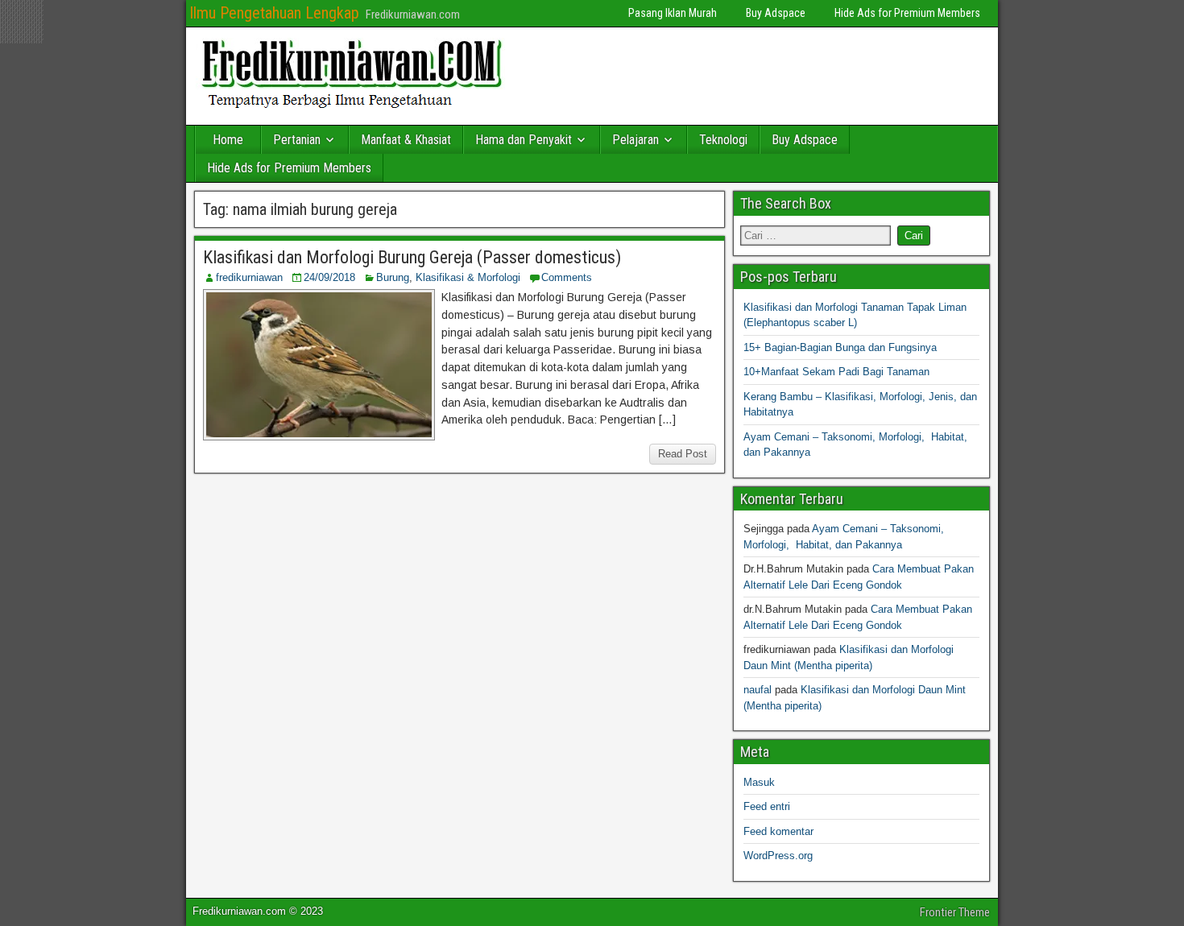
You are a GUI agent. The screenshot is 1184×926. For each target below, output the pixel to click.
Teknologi (723, 139)
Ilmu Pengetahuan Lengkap (274, 13)
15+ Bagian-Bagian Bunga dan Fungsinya (840, 347)
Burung (392, 277)
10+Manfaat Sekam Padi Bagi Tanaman (836, 372)
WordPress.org (778, 856)
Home (228, 139)
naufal (757, 690)
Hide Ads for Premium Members (907, 12)
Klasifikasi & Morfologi (468, 277)
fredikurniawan (249, 277)
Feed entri (766, 806)
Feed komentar (778, 831)
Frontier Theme (955, 912)
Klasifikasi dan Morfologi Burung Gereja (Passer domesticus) (412, 257)
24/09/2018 (329, 277)
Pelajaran (635, 139)
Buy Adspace (775, 12)
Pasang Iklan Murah (672, 12)
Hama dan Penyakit (523, 139)
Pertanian (297, 139)
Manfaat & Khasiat (406, 139)
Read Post (682, 454)
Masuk (759, 782)
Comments (566, 277)
